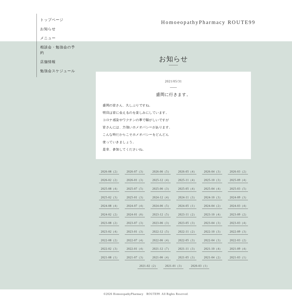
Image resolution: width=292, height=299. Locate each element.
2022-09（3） (239, 231)
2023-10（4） (213, 214)
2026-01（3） (136, 180)
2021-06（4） (161, 257)
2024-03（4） (239, 205)
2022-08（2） (110, 240)
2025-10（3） (213, 180)
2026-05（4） (187, 171)
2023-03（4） (239, 223)
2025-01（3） (136, 197)
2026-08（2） (110, 171)
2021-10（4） (213, 248)
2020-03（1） (200, 266)
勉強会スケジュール (57, 71)
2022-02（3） (110, 248)
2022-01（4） (136, 248)
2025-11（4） (187, 180)
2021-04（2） (213, 257)
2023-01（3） (136, 231)
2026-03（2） (239, 171)
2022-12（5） (161, 231)
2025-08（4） (110, 188)
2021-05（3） (187, 257)
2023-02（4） (110, 231)
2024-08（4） (110, 205)
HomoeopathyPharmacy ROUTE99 (208, 22)
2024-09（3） (239, 197)
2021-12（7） (161, 248)
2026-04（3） (213, 171)
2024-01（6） (136, 214)
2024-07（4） (136, 205)
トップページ (51, 20)
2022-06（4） (161, 240)
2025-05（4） (187, 188)
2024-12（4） (161, 197)
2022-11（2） (187, 231)
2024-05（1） (187, 205)
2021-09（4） (239, 248)
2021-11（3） (187, 248)
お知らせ (48, 29)
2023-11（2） (187, 214)
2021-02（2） (148, 266)
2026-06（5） (161, 171)
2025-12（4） (161, 180)
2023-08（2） (110, 223)
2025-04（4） (213, 188)
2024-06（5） (161, 205)
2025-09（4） (239, 180)
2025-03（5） (239, 188)
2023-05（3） (187, 223)
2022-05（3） (187, 240)
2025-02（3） (110, 197)
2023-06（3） (161, 223)
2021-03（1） (239, 257)
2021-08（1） (110, 257)
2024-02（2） (110, 214)
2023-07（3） (136, 223)
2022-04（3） (213, 240)
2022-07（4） (136, 240)
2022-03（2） (239, 240)
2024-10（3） (213, 197)
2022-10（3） (213, 231)
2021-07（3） (136, 257)
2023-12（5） (161, 214)
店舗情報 (48, 62)
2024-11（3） (187, 197)
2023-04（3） (213, 223)
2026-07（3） (136, 171)
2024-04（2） (213, 205)
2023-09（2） (239, 214)
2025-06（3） (161, 188)
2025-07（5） (136, 188)
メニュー (48, 38)
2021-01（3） (174, 266)
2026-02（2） (110, 180)
